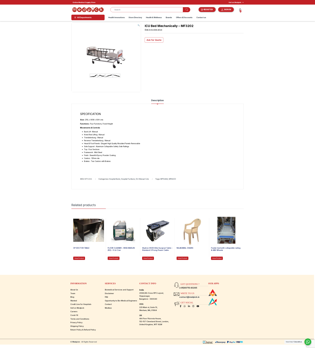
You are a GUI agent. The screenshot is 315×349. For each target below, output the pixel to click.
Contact (108, 304)
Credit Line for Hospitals (80, 304)
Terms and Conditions (79, 319)
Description (157, 100)
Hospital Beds (114, 179)
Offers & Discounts (184, 17)
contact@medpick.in (189, 297)
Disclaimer (109, 293)
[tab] (157, 101)
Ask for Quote (154, 40)
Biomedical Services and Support (119, 290)
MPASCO (172, 179)
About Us (74, 290)
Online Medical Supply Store (84, 2)
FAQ (106, 297)
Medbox (108, 308)
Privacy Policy (76, 322)
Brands (169, 17)
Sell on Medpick (235, 2)
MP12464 (164, 179)
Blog (72, 297)
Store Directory (135, 17)
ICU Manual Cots (142, 179)
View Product (79, 258)
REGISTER (208, 9)
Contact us (201, 17)
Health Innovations (116, 17)
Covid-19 (74, 315)
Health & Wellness (154, 17)
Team (72, 293)
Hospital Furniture (128, 179)
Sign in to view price (153, 30)
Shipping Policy (77, 326)
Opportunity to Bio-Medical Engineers (121, 301)
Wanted (73, 301)
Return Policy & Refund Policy (83, 330)
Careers (73, 311)
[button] (139, 25)
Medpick (76, 342)
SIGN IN (227, 9)
